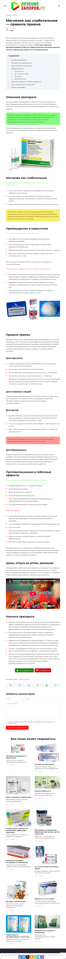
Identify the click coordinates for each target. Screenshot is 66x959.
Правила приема (17, 69)
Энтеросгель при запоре (44, 764)
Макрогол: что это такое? (45, 899)
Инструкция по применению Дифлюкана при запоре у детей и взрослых (47, 832)
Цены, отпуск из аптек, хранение (23, 84)
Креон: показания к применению (18, 797)
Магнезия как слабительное (21, 63)
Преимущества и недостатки (21, 66)
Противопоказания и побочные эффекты (26, 82)
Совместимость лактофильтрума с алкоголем (17, 936)
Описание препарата (19, 60)
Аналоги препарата (18, 87)
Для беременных (20, 79)
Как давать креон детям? (16, 901)
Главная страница (11, 15)
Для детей (18, 76)
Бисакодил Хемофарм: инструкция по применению (17, 861)
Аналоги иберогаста (43, 791)
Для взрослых (19, 71)
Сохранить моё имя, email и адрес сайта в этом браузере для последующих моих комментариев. (31, 722)
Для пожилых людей (22, 74)
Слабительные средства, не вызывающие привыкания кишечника (17, 830)
